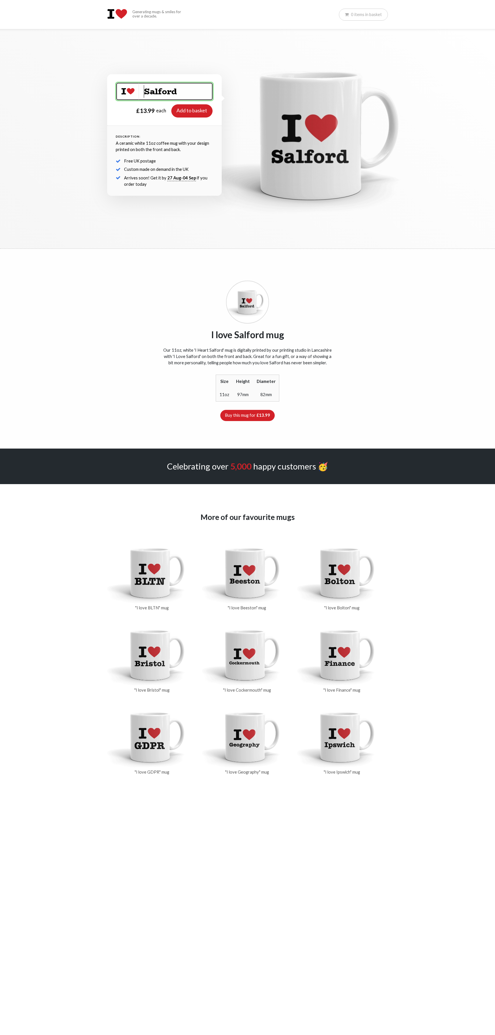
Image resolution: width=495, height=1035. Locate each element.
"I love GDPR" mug (152, 772)
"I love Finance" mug (341, 690)
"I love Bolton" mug (342, 607)
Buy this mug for (247, 415)
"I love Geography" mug (247, 772)
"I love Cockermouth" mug (247, 690)
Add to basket (191, 110)
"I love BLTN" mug (152, 607)
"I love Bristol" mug (152, 690)
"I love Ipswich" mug (342, 772)
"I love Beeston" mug (247, 607)
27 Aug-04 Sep (181, 177)
